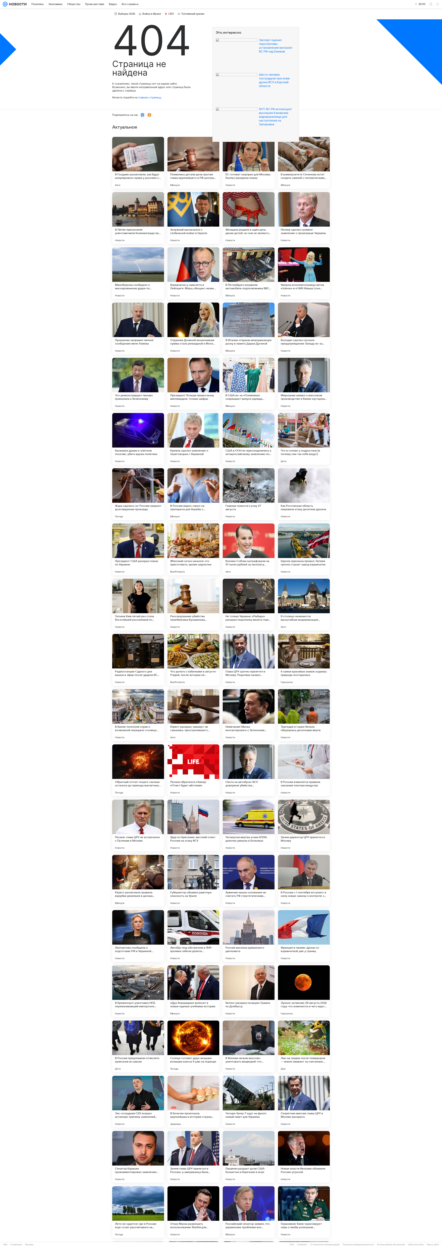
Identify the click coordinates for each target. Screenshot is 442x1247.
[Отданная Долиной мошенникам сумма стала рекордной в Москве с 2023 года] (193, 328)
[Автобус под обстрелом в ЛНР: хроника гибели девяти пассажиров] (193, 936)
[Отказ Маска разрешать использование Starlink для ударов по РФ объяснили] (193, 1212)
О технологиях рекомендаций (324, 1244)
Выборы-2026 (126, 13)
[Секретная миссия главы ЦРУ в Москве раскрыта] (304, 1102)
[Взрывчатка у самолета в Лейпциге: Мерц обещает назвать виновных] (193, 273)
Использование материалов (391, 1244)
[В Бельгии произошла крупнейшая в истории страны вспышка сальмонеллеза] (193, 1102)
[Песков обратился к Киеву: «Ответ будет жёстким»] (193, 770)
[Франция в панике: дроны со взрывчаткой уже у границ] (304, 936)
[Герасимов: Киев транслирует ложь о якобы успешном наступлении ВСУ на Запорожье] (304, 1212)
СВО (171, 13)
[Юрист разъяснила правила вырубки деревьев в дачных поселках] (138, 881)
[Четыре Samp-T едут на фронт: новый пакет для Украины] (249, 1102)
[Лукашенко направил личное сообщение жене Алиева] (138, 328)
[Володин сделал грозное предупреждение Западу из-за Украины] (304, 328)
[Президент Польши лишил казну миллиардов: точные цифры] (193, 384)
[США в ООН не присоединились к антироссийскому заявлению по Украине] (249, 439)
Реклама (29, 1244)
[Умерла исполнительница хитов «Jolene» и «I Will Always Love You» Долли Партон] (304, 273)
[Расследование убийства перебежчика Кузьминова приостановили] (193, 604)
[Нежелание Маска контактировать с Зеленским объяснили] (249, 715)
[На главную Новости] (17, 4)
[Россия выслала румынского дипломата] (249, 936)
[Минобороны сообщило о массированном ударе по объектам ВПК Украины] (138, 273)
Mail (5, 1244)
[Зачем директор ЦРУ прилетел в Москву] (304, 825)
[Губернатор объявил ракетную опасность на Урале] (193, 881)
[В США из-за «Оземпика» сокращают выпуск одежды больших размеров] (249, 384)
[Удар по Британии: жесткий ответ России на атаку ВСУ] (193, 825)
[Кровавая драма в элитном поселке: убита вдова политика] (138, 439)
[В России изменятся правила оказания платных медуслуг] (304, 770)
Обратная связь (416, 1244)
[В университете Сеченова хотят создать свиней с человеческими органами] (304, 163)
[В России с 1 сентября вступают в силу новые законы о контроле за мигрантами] (304, 881)
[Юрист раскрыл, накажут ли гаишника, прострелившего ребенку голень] (193, 715)
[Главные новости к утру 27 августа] (249, 494)
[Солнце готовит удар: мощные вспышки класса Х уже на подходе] (193, 1046)
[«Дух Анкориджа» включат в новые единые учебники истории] (193, 991)
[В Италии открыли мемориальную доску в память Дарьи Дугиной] (249, 328)
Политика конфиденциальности (358, 1244)
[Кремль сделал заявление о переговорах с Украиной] (193, 439)
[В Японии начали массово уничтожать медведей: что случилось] (249, 1046)
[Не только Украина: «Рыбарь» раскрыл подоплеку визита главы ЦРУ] (249, 604)
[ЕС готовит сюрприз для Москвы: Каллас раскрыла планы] (249, 163)
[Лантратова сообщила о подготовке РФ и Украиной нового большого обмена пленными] (138, 936)
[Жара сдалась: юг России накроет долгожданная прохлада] (138, 494)
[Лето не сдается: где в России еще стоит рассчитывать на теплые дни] (138, 1212)
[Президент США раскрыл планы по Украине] (138, 549)
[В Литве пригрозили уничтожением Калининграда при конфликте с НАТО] (138, 218)
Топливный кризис (193, 13)
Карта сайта (433, 1244)
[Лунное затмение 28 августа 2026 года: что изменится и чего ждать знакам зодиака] (304, 991)
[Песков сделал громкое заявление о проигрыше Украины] (304, 218)
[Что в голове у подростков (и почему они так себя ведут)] (304, 439)
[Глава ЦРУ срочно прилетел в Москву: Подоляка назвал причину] (249, 660)
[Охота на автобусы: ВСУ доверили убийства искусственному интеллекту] (249, 770)
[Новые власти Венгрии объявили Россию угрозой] (304, 1157)
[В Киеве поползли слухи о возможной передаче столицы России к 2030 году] (138, 715)
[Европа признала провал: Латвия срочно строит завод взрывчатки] (304, 549)
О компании (16, 1244)
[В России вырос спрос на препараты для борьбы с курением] (193, 494)
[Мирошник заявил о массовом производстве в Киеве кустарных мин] (304, 384)
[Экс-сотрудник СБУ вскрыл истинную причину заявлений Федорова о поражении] (138, 1102)
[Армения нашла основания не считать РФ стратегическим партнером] (249, 881)
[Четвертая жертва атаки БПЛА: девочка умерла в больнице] (249, 825)
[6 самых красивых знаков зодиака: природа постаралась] (304, 660)
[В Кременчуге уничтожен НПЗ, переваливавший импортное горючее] (138, 991)
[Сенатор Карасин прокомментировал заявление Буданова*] (138, 1157)
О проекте (302, 1244)
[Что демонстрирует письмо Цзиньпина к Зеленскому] (138, 384)
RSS (292, 1244)
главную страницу (149, 97)
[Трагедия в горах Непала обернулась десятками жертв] (304, 715)
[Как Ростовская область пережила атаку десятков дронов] (304, 494)
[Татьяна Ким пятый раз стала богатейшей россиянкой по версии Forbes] (138, 604)
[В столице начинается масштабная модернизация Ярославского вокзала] (304, 604)
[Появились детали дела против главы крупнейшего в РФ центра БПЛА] (193, 163)
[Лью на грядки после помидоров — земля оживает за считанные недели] (304, 1046)
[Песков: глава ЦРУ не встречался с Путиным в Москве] (138, 825)
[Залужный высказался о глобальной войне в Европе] (193, 218)
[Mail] (5, 4)
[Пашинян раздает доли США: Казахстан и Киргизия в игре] (249, 1157)
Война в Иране (151, 13)
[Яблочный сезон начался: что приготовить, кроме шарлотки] (193, 549)
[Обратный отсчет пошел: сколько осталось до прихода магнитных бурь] (138, 770)
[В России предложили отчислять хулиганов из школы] (138, 1046)
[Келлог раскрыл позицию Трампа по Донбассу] (249, 991)
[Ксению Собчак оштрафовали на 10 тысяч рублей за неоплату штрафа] (249, 549)
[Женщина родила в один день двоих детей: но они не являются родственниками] (249, 218)
